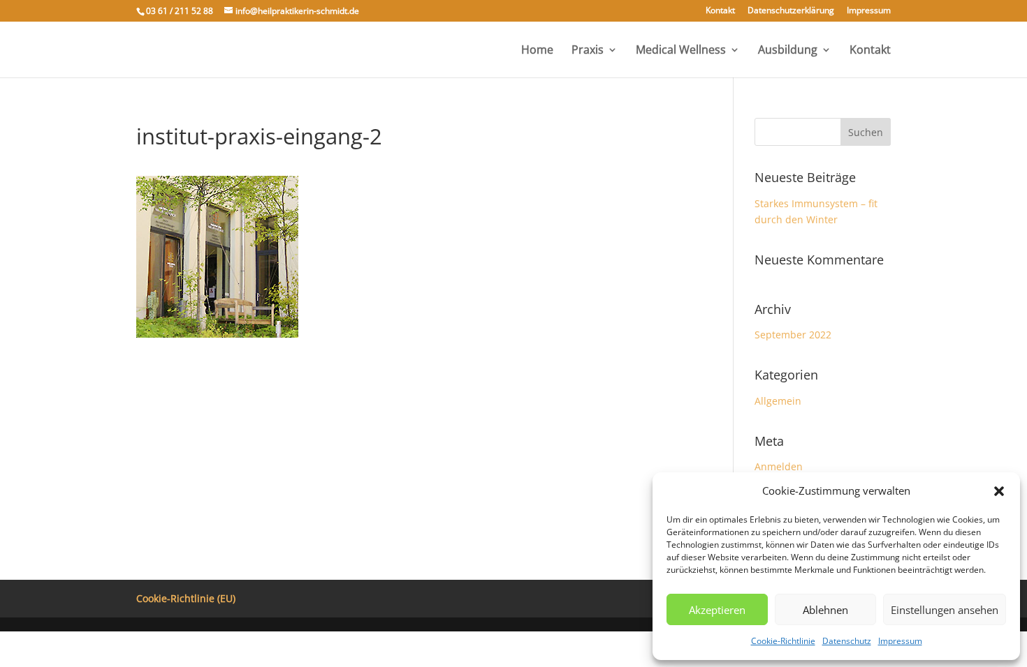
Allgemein (778, 400)
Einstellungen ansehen (944, 610)
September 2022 (793, 334)
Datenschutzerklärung (791, 11)
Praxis (587, 51)
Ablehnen (825, 610)
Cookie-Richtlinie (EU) (185, 598)
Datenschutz (846, 641)
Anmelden (779, 466)
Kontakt (720, 11)
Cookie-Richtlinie (783, 641)
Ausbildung (787, 51)
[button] (999, 491)
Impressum (900, 641)
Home (537, 51)
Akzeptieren (717, 610)
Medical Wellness (681, 51)
